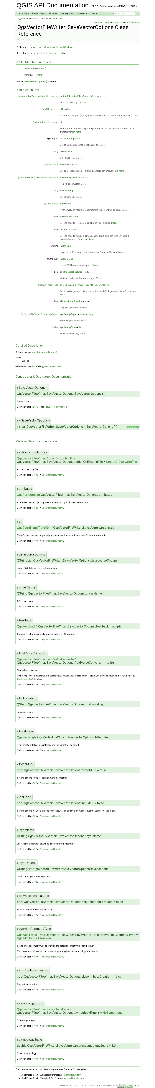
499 (35, 957)
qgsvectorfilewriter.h (48, 53)
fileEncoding (66, 190)
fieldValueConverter (70, 177)
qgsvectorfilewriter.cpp (55, 407)
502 (35, 783)
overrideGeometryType (71, 285)
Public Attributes (118, 22)
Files (93, 13)
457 (35, 849)
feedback (64, 164)
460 (35, 475)
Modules (53, 13)
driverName (66, 151)
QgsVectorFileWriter (28, 18)
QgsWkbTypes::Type (48, 285)
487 (35, 1026)
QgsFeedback (50, 164)
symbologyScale (68, 327)
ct (61, 122)
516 (35, 639)
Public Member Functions (102, 22)
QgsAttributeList (50, 109)
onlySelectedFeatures (71, 272)
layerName (65, 246)
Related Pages (39, 13)
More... (70, 47)
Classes (81, 13)
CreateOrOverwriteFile (94, 96)
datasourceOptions (70, 138)
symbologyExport (69, 314)
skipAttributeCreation (71, 301)
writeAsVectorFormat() (52, 47)
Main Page (24, 13)
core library (21, 39)
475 (35, 573)
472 (35, 915)
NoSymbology (86, 314)
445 (33, 366)
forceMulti (65, 216)
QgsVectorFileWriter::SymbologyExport (39, 314)
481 (35, 989)
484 (35, 508)
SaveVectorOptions (53, 18)
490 (35, 1059)
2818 (35, 407)
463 (35, 717)
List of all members (132, 22)
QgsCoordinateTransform (45, 122)
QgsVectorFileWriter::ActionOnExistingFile (38, 96)
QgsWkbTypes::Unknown (98, 285)
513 (35, 684)
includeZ (64, 229)
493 (35, 750)
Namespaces (67, 13)
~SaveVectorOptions (35, 81)
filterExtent (66, 203)
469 (35, 541)
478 (35, 882)
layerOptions (66, 259)
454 (35, 606)
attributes (65, 109)
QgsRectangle (51, 203)
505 (35, 816)
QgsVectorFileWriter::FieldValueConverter (37, 177)
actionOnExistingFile (70, 96)
